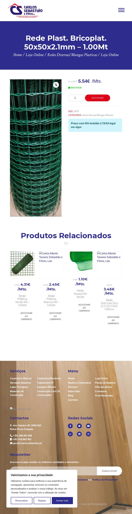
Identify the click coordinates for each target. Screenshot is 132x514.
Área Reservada (104, 395)
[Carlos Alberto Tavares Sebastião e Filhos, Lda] (25, 10)
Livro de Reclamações (94, 504)
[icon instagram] (88, 434)
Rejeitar (42, 500)
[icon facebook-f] (70, 426)
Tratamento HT (45, 382)
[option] (36, 148)
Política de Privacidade (105, 479)
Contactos (101, 391)
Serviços (73, 387)
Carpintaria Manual (20, 378)
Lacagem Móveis (46, 387)
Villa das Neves (103, 387)
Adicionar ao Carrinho (26, 316)
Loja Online (101, 378)
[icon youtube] (88, 426)
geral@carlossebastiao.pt (27, 443)
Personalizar (21, 500)
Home (71, 378)
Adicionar (98, 98)
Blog (70, 395)
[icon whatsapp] (70, 434)
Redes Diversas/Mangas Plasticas (98, 115)
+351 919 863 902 (21, 439)
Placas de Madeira (105, 382)
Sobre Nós (74, 391)
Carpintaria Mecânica (49, 378)
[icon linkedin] (79, 434)
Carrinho (73, 399)
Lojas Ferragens (19, 387)
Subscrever (109, 470)
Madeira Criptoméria (79, 382)
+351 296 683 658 (22, 435)
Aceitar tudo (62, 500)
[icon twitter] (79, 426)
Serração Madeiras (20, 382)
